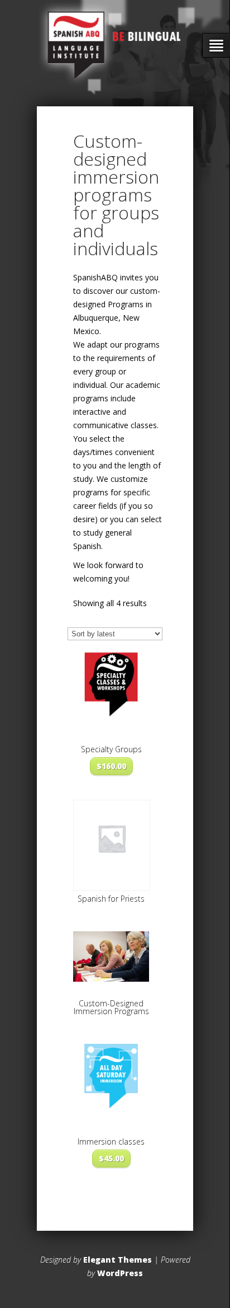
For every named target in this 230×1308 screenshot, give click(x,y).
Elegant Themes (117, 1259)
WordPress (120, 1273)
